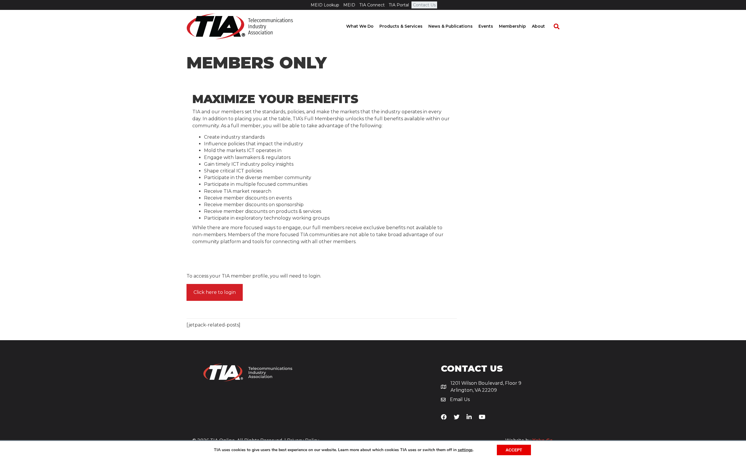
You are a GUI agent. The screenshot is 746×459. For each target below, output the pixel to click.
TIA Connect (372, 5)
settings (465, 450)
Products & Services (401, 26)
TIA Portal (399, 5)
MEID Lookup (325, 5)
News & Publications (450, 26)
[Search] (554, 26)
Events (485, 26)
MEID (349, 5)
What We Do (360, 26)
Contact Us (424, 5)
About (538, 26)
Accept (514, 450)
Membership (512, 26)
